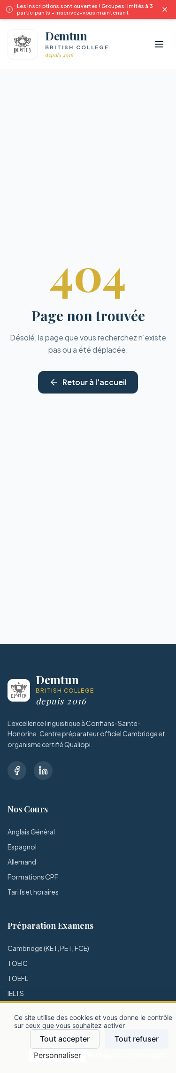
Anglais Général (31, 831)
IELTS (16, 993)
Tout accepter (65, 1038)
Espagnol (22, 846)
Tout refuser (137, 1038)
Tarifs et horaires (33, 892)
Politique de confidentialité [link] (128, 1055)
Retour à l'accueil (94, 382)
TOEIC (18, 963)
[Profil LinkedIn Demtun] (43, 770)
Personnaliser (57, 1055)
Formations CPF (33, 876)
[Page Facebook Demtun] (17, 770)
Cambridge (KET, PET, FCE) (48, 948)
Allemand (22, 861)
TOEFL (18, 978)
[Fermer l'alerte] (164, 9)
